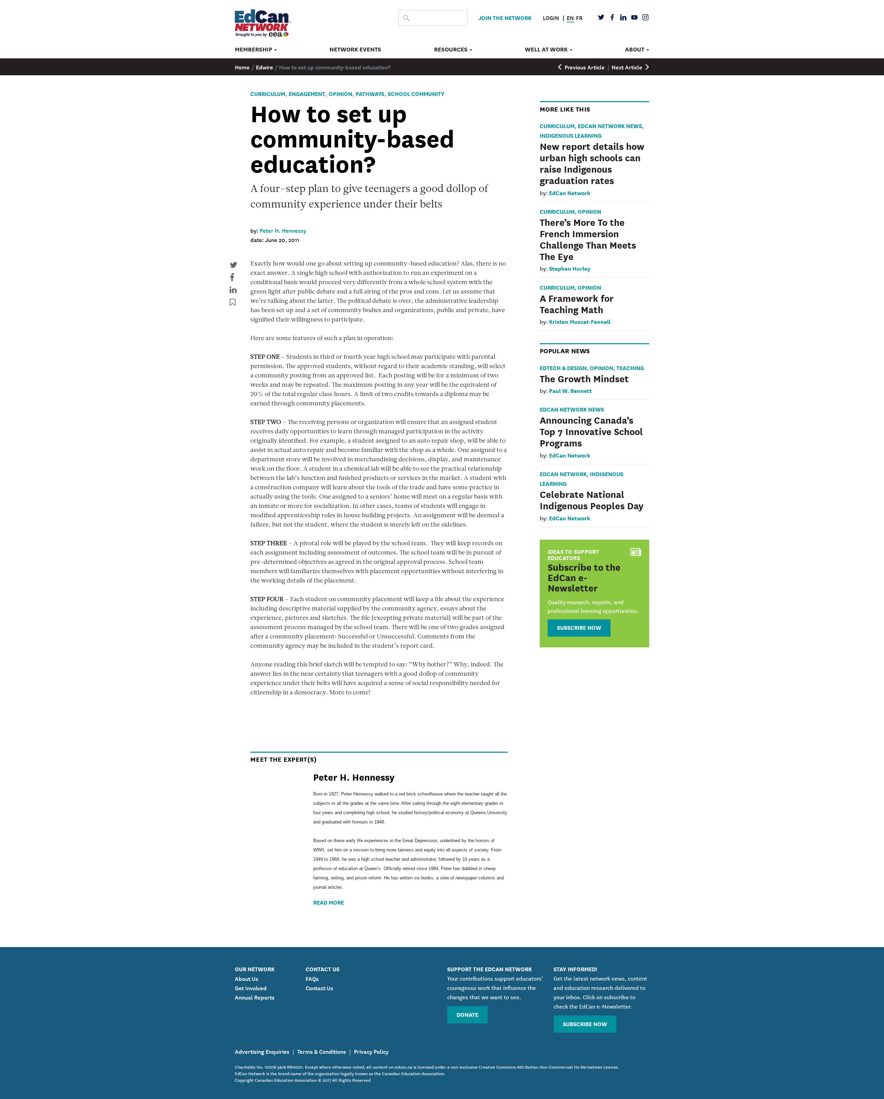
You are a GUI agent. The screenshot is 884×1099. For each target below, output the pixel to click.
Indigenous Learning (571, 135)
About (635, 49)
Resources (451, 49)
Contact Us (319, 987)
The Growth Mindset (584, 378)
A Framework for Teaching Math (577, 303)
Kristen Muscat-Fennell (580, 321)
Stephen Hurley (569, 268)
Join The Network (505, 17)
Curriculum (267, 93)
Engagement (307, 93)
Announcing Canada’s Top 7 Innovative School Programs (591, 431)
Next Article (628, 66)
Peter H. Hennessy (283, 229)
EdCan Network (569, 192)
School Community (416, 93)
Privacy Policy (371, 1051)
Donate (467, 1014)
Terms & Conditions (321, 1051)
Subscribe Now (579, 627)
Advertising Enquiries (262, 1051)
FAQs (312, 978)
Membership (254, 49)
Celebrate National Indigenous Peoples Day (592, 499)
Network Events (355, 49)
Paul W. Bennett (570, 390)
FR (579, 17)
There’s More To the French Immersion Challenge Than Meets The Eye (588, 239)
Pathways (370, 93)
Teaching (630, 367)
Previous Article (584, 66)
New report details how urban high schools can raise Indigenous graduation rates (592, 163)
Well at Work (547, 49)
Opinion (340, 93)
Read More (328, 902)
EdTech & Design (563, 367)
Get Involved (251, 987)
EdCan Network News (610, 125)
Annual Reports (255, 996)
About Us (246, 978)
